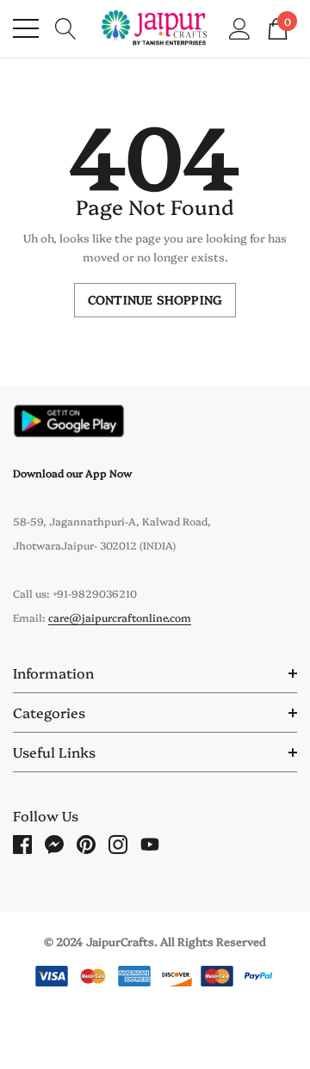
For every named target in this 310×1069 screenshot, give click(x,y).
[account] (240, 26)
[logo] (155, 28)
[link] (69, 421)
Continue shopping (155, 299)
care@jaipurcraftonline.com (119, 617)
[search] (66, 26)
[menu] (26, 28)
